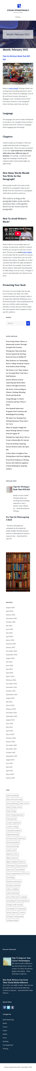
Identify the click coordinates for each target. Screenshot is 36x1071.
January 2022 (10, 742)
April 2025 (9, 636)
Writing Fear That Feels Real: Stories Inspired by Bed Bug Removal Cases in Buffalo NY (16, 354)
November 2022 (11, 713)
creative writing (12, 826)
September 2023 (11, 694)
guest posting (22, 866)
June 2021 (9, 763)
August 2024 (10, 658)
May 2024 (9, 669)
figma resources (12, 858)
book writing (11, 811)
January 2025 (10, 647)
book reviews (24, 803)
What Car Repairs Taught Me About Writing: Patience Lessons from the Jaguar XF (17, 430)
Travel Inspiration (23, 901)
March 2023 (10, 705)
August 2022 (10, 720)
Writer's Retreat (12, 912)
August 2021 (10, 760)
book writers (17, 807)
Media (5, 1034)
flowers (22, 862)
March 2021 (10, 774)
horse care (10, 869)
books (9, 807)
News (5, 1038)
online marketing (13, 893)
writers (22, 912)
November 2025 (11, 618)
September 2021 (11, 756)
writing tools (18, 916)
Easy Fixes (21, 838)
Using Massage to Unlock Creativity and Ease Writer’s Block (16, 402)
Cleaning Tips (11, 819)
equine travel (11, 850)
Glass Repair (11, 866)
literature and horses (14, 881)
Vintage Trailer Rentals (14, 905)
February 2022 (11, 738)
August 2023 (10, 698)
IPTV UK (26, 873)
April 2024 (9, 673)
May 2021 (9, 767)
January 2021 (10, 778)
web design (11, 908)
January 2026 (10, 615)
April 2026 (9, 611)
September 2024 (11, 655)
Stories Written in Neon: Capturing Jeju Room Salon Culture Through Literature (16, 383)
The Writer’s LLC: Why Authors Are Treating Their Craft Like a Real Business (17, 373)
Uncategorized (8, 1045)
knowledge (10, 877)
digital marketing (13, 834)
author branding (12, 795)
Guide (5, 1030)
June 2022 (9, 723)
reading (23, 897)
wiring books (21, 908)
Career (5, 1027)
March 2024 (10, 676)
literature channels (13, 885)
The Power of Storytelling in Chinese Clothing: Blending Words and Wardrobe (16, 392)
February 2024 (11, 680)
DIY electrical (11, 838)
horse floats (20, 869)
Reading (5, 1041)
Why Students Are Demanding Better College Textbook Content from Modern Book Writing (17, 363)
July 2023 (9, 702)
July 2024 (9, 662)
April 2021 (9, 771)
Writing (9, 916)
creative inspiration (13, 823)
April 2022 (9, 731)
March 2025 (10, 640)
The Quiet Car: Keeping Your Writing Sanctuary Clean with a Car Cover (17, 421)
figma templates (12, 862)
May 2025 (9, 633)
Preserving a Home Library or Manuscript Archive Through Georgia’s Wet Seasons (16, 344)
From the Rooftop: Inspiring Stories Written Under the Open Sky (17, 447)
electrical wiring (12, 846)
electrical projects (13, 842)
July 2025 (9, 626)
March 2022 (10, 734)
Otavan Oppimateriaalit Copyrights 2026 (18, 1067)
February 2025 (11, 644)
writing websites (12, 920)
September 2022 (11, 716)
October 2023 (11, 691)
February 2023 (11, 709)
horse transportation (14, 873)
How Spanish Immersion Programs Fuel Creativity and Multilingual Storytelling (16, 411)
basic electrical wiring (14, 799)
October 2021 (10, 752)
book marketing (12, 803)
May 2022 (9, 727)
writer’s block (27, 252)
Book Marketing (8, 1020)
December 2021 (11, 745)
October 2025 (11, 622)
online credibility (13, 889)
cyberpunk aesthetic (14, 830)
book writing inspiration (15, 815)
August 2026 (10, 607)
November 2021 (11, 749)
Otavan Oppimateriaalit (18, 10)
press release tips (13, 897)
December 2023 (11, 684)
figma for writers (12, 854)
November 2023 (11, 687)
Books (5, 1023)
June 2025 (9, 629)
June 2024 (9, 665)
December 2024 (11, 651)
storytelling (10, 901)
